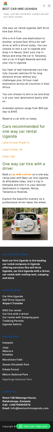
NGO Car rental (11, 310)
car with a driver (21, 174)
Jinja (5, 347)
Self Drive (8, 299)
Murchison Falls (12, 359)
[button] (33, 426)
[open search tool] (44, 6)
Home (6, 14)
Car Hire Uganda (12, 296)
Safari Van (8, 156)
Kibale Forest (10, 369)
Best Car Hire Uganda (19, 8)
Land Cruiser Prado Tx (16, 142)
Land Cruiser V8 (12, 149)
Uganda (20, 299)
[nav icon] (49, 6)
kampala (7, 342)
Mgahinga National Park (17, 379)
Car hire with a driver (15, 313)
